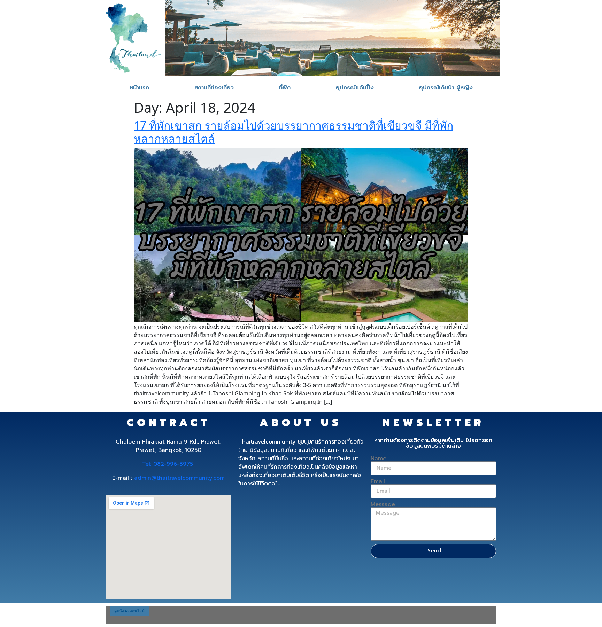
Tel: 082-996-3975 (167, 464)
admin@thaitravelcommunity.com (179, 478)
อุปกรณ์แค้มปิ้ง (355, 88)
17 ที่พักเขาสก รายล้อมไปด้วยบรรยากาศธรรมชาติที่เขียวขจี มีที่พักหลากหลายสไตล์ (293, 132)
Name (378, 458)
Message (383, 504)
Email (378, 481)
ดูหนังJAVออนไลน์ (129, 610)
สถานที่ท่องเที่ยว (214, 88)
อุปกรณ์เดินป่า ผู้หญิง (446, 88)
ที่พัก (285, 88)
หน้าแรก (139, 88)
